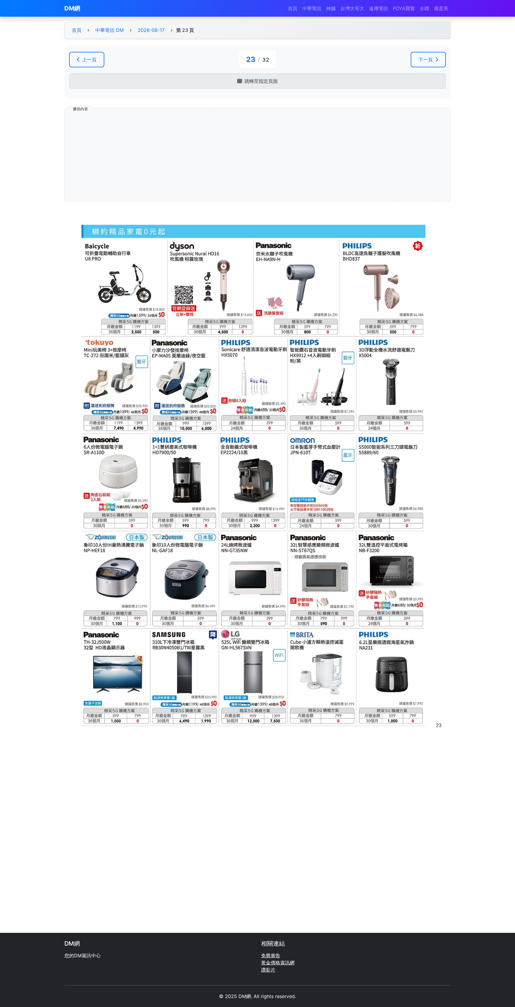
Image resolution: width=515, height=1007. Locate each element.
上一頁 (89, 60)
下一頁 (425, 60)
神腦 (331, 8)
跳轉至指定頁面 (261, 81)
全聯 (424, 8)
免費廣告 (270, 955)
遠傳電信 (378, 8)
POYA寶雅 (404, 8)
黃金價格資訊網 (277, 963)
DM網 (72, 8)
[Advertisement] (248, 154)
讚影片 (268, 970)
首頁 (292, 8)
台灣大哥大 (352, 8)
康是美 (441, 8)
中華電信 (311, 8)
